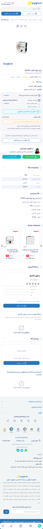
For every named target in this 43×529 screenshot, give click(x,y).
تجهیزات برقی (33, 19)
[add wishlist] (25, 26)
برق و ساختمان (23, 19)
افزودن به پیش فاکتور (20, 140)
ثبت (6, 512)
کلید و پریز (14, 19)
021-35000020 (20, 441)
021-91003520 (6, 441)
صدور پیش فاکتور (10, 14)
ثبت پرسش (20, 363)
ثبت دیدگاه (20, 306)
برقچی (40, 19)
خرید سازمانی (31, 14)
